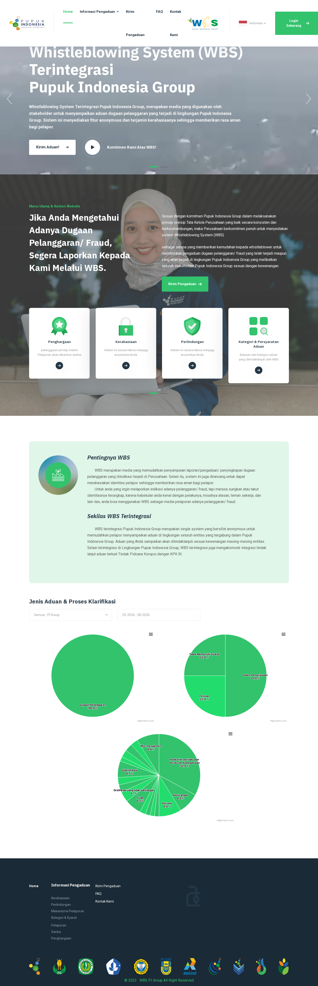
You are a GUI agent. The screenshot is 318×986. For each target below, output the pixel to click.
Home (33, 886)
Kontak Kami (104, 901)
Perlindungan (61, 904)
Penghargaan (61, 938)
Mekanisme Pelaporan (67, 911)
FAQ (98, 894)
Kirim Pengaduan (182, 284)
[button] (154, 166)
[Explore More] (59, 370)
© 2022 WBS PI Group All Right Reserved (159, 980)
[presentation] (9, 99)
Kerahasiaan (60, 898)
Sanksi (56, 932)
